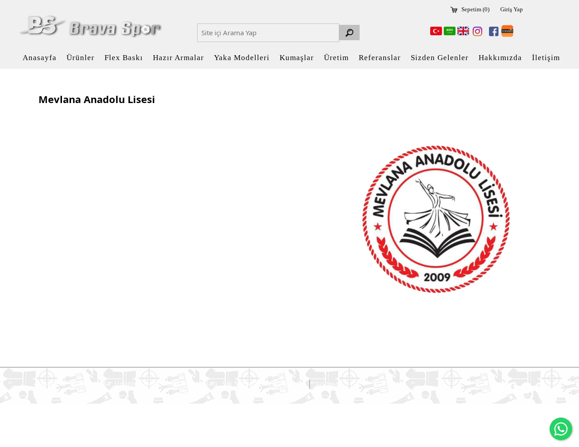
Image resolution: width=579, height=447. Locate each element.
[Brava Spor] (89, 26)
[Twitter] (526, 388)
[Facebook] (492, 31)
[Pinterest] (540, 388)
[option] (436, 219)
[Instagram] (476, 31)
